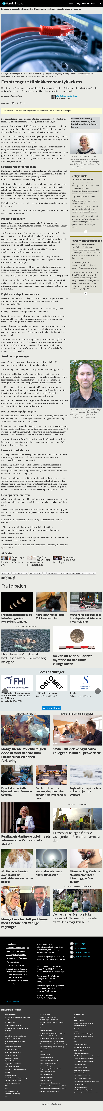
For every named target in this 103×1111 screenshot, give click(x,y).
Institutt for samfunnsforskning (15, 1069)
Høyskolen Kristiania (12, 1066)
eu (44, 573)
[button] (5, 691)
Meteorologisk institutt (12, 1083)
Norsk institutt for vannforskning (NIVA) (53, 1088)
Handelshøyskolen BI (12, 1049)
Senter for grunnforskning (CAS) (84, 1034)
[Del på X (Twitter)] (6, 577)
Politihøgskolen (79, 1014)
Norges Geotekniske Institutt (49, 1060)
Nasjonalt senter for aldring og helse (51, 1038)
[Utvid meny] (100, 3)
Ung (78, 3)
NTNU (41, 1027)
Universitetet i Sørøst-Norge (83, 1078)
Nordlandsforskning (46, 1057)
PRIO (75, 1017)
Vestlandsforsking (80, 1084)
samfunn (6, 573)
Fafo (6, 1033)
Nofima (42, 1052)
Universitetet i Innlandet (82, 1070)
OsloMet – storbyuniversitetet (49, 1091)
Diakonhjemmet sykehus (13, 1025)
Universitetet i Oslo (80, 1073)
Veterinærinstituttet (80, 1087)
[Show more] (85, 231)
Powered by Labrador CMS (51, 1104)
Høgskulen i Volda (11, 1061)
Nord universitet (45, 1054)
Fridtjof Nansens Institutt (13, 1046)
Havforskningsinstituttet (13, 1052)
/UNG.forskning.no (82, 952)
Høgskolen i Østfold (11, 1058)
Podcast (85, 3)
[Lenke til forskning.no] (32, 2)
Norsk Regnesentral (46, 1077)
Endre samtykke (13, 1002)
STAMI (76, 1041)
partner (91, 573)
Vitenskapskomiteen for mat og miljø (86, 1093)
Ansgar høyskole (10, 1014)
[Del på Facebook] (3, 577)
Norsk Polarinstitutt (46, 1074)
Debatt (71, 3)
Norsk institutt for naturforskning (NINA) (53, 1086)
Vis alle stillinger (51, 708)
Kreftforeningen (10, 1075)
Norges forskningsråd (47, 1066)
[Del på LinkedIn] (10, 577)
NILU (6, 1096)
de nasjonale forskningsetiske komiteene (66, 573)
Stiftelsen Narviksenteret (82, 1047)
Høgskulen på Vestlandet (13, 1064)
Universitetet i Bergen (81, 1067)
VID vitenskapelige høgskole (83, 1090)
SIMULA (76, 1028)
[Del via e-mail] (13, 577)
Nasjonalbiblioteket (46, 1030)
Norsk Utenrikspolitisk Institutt (50, 1083)
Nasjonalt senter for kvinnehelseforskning (53, 1044)
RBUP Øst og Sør (79, 1020)
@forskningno (80, 944)
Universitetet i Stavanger (82, 1076)
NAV (6, 1086)
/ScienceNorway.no (82, 957)
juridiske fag (35, 573)
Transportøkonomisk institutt (83, 1058)
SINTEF (76, 1031)
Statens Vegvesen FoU (81, 1044)
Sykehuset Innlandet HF (81, 1053)
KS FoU (7, 1072)
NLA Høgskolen (45, 1014)
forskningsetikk (19, 573)
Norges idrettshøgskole (47, 1071)
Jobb (93, 3)
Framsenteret (9, 1044)
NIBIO (7, 1088)
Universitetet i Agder (80, 1064)
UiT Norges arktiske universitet (84, 1061)
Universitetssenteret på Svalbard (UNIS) (86, 1081)
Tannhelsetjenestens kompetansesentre (87, 1056)
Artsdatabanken (10, 1022)
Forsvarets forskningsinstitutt (15, 1041)
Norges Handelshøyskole (48, 1063)
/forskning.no (80, 948)
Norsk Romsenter (45, 1080)
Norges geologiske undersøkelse (50, 1069)
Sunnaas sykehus (79, 1050)
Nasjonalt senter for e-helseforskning (52, 1041)
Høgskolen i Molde (11, 1055)
